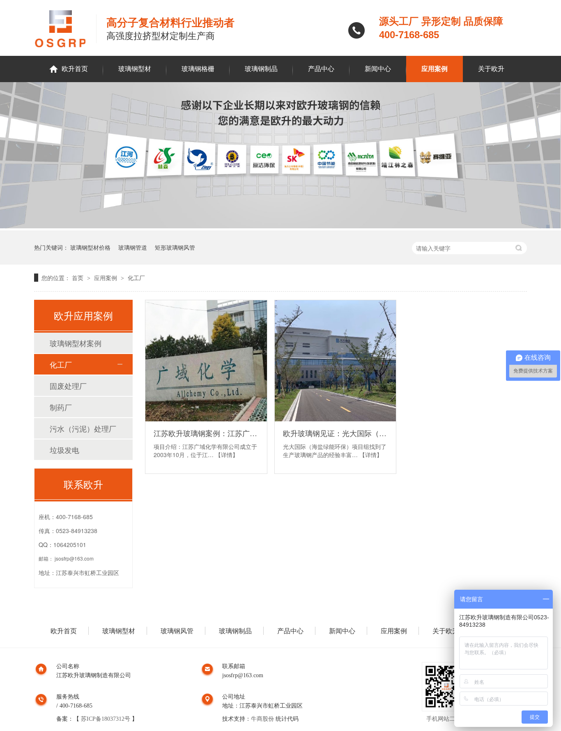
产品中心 (321, 68)
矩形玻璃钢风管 (175, 247)
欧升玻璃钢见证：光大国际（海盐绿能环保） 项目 (335, 433)
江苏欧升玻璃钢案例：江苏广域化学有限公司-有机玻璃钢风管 (206, 433)
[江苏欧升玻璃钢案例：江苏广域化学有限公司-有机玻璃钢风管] (206, 361)
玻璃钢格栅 (198, 68)
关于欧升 (491, 68)
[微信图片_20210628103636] (280, 225)
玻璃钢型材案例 (75, 343)
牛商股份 (262, 719)
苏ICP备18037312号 (105, 719)
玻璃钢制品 (261, 68)
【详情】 (226, 455)
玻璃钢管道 (132, 247)
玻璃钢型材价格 (90, 247)
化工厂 (136, 278)
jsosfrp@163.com (74, 558)
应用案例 (434, 68)
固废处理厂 (68, 385)
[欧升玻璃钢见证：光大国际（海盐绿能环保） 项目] (335, 361)
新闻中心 (378, 68)
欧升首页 (75, 68)
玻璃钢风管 (177, 631)
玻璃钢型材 (134, 68)
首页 (78, 278)
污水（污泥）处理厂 (83, 428)
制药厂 (61, 407)
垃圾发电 (64, 449)
